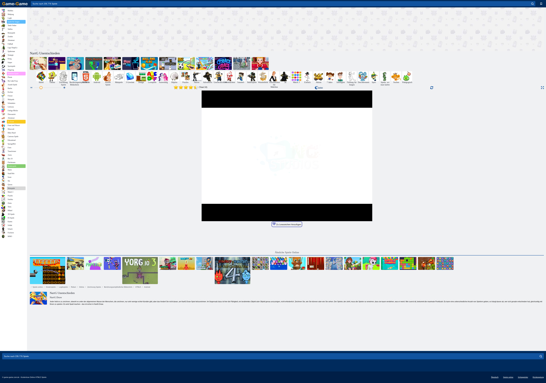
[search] (532, 3)
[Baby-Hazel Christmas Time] (260, 63)
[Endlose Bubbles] (278, 263)
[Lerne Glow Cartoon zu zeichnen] (112, 63)
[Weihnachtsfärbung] (38, 63)
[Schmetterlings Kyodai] (260, 263)
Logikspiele (63, 287)
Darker (320, 88)
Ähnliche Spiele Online (287, 252)
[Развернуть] (542, 87)
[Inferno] (47, 270)
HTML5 (138, 287)
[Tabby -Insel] (352, 263)
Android (147, 287)
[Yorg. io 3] (140, 270)
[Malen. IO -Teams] (56, 63)
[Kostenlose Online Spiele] (15, 3)
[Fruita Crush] (445, 263)
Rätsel (73, 287)
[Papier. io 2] (93, 263)
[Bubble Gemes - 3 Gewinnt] (371, 263)
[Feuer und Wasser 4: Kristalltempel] (232, 270)
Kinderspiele (51, 287)
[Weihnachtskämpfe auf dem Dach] (167, 263)
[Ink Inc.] (75, 63)
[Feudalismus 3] (241, 63)
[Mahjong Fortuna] (334, 263)
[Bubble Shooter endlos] (297, 263)
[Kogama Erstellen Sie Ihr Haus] (75, 263)
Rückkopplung (538, 377)
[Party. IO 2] (186, 263)
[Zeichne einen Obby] (204, 63)
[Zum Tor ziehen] (186, 63)
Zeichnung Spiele (94, 287)
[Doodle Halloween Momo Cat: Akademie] (167, 63)
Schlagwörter (523, 377)
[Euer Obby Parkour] (204, 263)
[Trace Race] (223, 63)
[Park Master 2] (93, 63)
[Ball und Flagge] (149, 63)
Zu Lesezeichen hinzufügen (288, 224)
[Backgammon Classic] (315, 263)
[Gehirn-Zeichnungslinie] (130, 63)
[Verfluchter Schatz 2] (426, 263)
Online (81, 287)
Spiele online (38, 287)
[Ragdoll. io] (112, 263)
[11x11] (408, 263)
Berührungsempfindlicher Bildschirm (118, 287)
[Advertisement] (158, 29)
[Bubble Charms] (389, 263)
